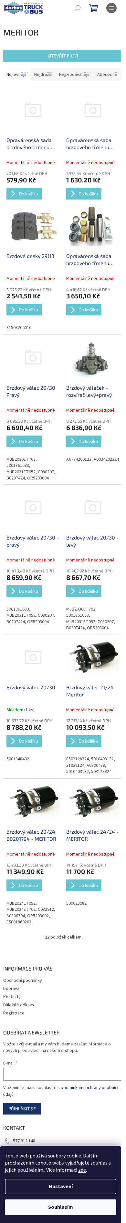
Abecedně (107, 74)
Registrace (14, 1013)
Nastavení (61, 1186)
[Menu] (111, 8)
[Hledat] (77, 8)
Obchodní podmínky (22, 980)
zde (82, 1170)
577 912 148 (24, 1141)
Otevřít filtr (63, 55)
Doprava (11, 988)
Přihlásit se (22, 1108)
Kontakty (12, 997)
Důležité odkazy (18, 1005)
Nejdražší (43, 74)
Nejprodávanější (74, 74)
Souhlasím (60, 1207)
